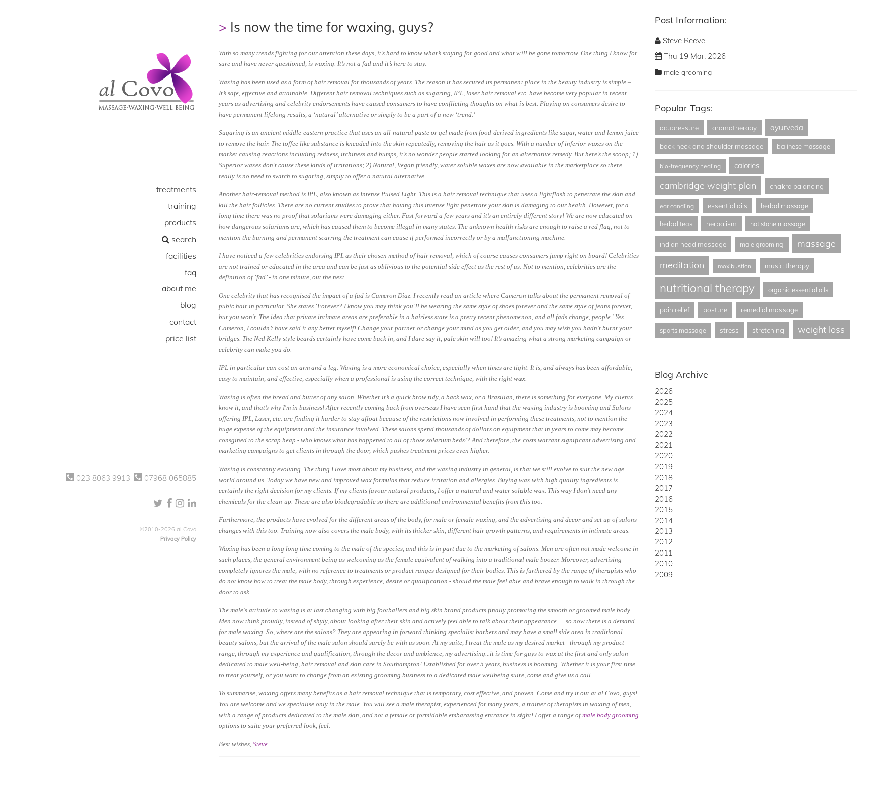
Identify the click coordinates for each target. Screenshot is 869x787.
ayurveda (786, 127)
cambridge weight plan (708, 185)
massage (816, 243)
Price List (180, 338)
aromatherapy (734, 127)
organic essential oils (798, 290)
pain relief (674, 309)
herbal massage (784, 206)
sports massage (683, 330)
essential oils (727, 205)
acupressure (679, 127)
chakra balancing (797, 186)
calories (746, 165)
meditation (682, 265)
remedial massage (769, 309)
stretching (768, 330)
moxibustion (734, 266)
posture (715, 309)
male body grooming (610, 715)
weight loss (821, 329)
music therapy (787, 265)
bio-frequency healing (690, 166)
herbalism (721, 223)
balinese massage (803, 146)
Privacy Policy (178, 538)
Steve (260, 744)
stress (729, 330)
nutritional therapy (707, 288)
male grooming (688, 72)
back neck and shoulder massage (711, 146)
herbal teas (676, 224)
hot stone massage (777, 224)
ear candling (677, 206)
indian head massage (693, 244)
